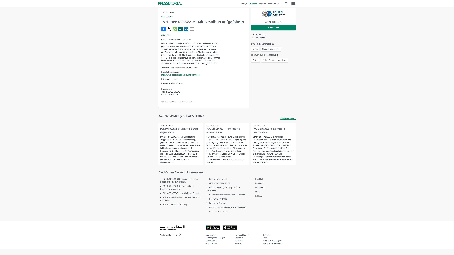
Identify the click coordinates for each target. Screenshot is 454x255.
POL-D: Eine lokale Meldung (175, 205)
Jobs (265, 238)
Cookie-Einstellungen (272, 241)
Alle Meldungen (272, 22)
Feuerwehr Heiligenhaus (219, 183)
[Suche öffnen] (286, 3)
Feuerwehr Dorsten (217, 203)
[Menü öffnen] (293, 3)
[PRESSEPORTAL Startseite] (170, 3)
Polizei (255, 60)
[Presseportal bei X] (175, 235)
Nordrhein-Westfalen (271, 49)
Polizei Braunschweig (218, 212)
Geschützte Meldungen (273, 243)
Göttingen (259, 183)
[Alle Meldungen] (273, 17)
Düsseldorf (259, 188)
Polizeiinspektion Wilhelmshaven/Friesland (227, 207)
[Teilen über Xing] (180, 29)
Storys (244, 4)
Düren (163, 35)
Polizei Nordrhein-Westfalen (274, 60)
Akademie (238, 238)
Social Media (211, 243)
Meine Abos (273, 4)
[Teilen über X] (169, 29)
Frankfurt (259, 179)
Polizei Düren (167, 17)
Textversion (239, 241)
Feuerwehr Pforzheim (218, 199)
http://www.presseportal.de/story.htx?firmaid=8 (180, 75)
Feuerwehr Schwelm (218, 179)
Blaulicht (253, 4)
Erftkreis (258, 196)
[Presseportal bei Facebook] (172, 235)
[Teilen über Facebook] (163, 29)
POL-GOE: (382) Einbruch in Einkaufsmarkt (181, 193)
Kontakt (266, 235)
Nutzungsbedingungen (215, 238)
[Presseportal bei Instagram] (179, 235)
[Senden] (192, 29)
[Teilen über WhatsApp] (175, 29)
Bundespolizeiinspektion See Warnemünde (227, 195)
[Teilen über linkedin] (186, 29)
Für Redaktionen (241, 235)
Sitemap (237, 243)
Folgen (271, 27)
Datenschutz (211, 241)
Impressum (210, 235)
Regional (262, 4)
